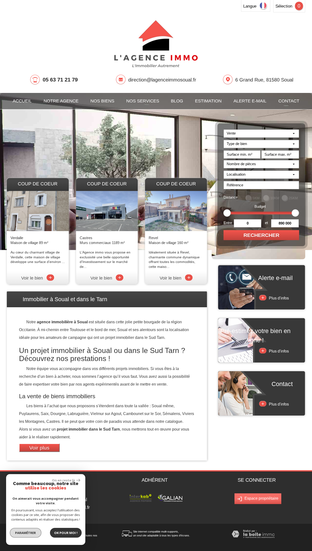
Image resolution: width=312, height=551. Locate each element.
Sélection (283, 6)
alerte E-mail (250, 101)
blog (177, 101)
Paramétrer (25, 533)
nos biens (102, 101)
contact (288, 101)
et (266, 223)
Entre (228, 223)
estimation (208, 101)
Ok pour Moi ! (66, 533)
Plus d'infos (275, 297)
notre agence (61, 101)
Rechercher (261, 235)
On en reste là (63, 480)
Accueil (22, 101)
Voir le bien (36, 278)
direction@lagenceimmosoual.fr (162, 79)
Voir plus (39, 448)
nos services (142, 101)
